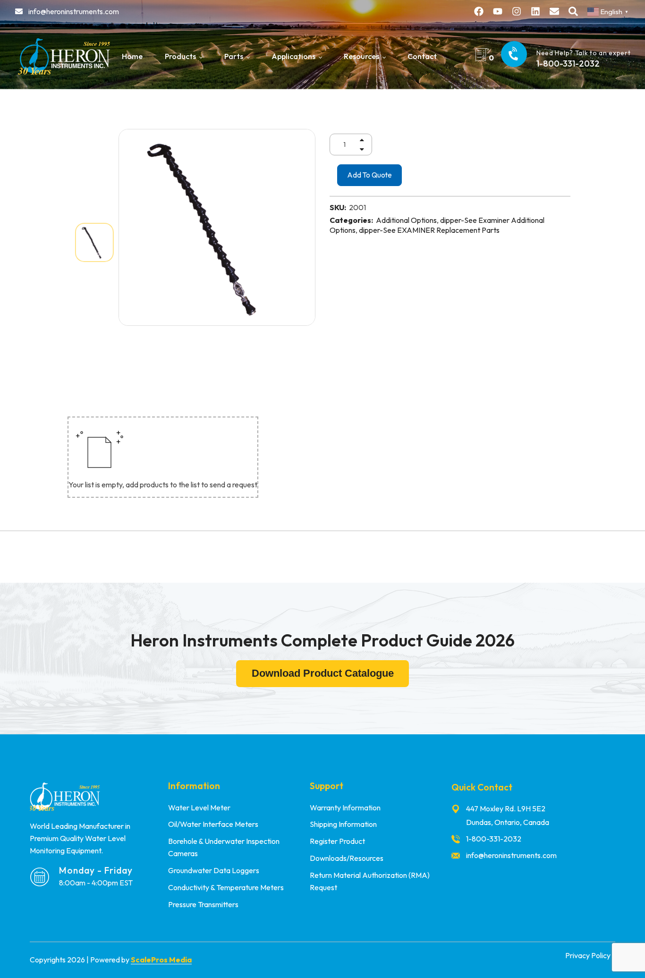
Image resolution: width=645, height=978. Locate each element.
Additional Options (406, 220)
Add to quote (369, 174)
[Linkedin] (535, 11)
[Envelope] (554, 11)
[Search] (573, 11)
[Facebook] (479, 11)
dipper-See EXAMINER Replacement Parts (429, 230)
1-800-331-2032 (568, 63)
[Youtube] (497, 11)
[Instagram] (516, 11)
